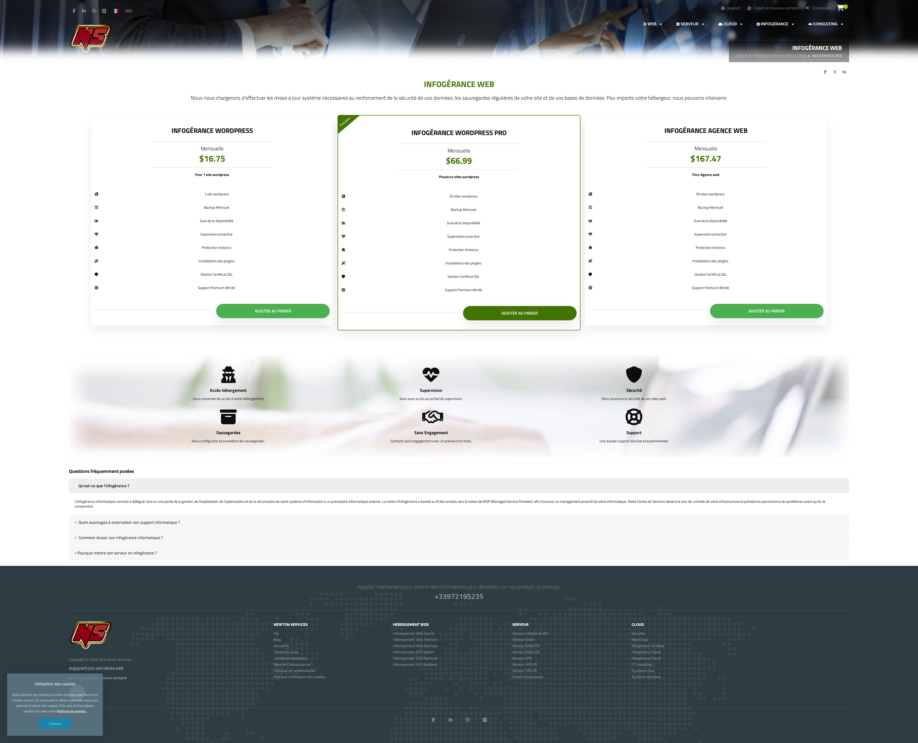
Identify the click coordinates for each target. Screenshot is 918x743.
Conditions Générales (290, 658)
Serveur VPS (522, 658)
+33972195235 (459, 596)
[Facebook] (74, 11)
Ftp (276, 633)
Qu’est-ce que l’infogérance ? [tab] (103, 486)
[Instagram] (94, 11)
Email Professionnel (527, 677)
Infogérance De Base (648, 646)
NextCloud (640, 640)
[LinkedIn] (84, 11)
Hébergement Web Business (415, 646)
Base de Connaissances (292, 665)
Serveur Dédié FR (525, 646)
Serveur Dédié (523, 640)
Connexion (820, 8)
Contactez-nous (286, 652)
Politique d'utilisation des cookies (299, 677)
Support (733, 8)
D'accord (55, 723)
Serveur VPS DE (524, 671)
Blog (277, 640)
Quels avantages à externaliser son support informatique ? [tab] (128, 522)
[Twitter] (104, 11)
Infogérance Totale (646, 652)
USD (128, 11)
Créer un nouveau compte (776, 8)
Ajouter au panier (273, 311)
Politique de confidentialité (294, 671)
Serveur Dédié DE (526, 652)
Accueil (741, 55)
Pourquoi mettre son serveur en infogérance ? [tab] (117, 553)
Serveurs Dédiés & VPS (530, 633)
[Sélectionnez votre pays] (117, 11)
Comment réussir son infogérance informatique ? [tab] (120, 538)
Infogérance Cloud (646, 658)
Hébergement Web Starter (414, 633)
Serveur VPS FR (524, 665)
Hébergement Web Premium (415, 640)
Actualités (281, 646)
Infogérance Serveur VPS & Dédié (779, 55)
